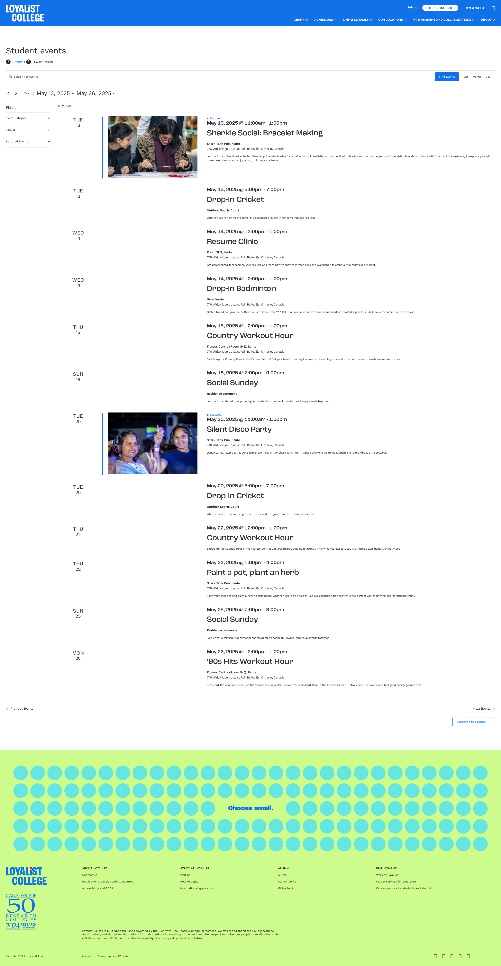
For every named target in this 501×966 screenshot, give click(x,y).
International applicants (196, 888)
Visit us (185, 874)
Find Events (447, 76)
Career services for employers (396, 881)
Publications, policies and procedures (107, 881)
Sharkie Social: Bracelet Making (265, 133)
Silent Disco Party (239, 430)
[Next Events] (16, 93)
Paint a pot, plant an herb (253, 573)
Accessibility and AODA (97, 888)
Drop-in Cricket (235, 200)
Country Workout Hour (250, 336)
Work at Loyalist (387, 874)
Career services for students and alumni (403, 888)
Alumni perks (287, 881)
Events (18, 61)
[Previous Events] (8, 93)
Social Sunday (232, 383)
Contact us (89, 874)
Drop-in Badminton (241, 289)
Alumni (282, 874)
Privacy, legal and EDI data (113, 956)
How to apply (189, 881)
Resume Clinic (232, 242)
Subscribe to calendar (472, 721)
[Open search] (493, 7)
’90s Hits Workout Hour (250, 662)
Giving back (286, 888)
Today (27, 93)
